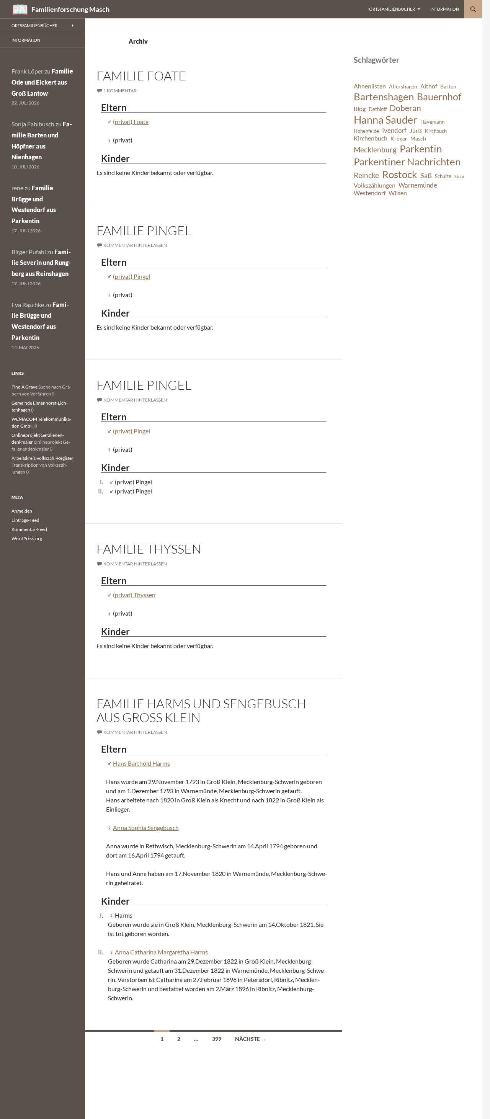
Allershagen (403, 86)
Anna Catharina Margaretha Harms (161, 952)
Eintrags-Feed (25, 520)
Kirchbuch (436, 131)
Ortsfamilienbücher (392, 9)
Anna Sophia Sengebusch (146, 827)
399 (216, 1039)
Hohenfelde (366, 131)
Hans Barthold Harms (141, 763)
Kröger (398, 138)
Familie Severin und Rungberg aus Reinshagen (41, 263)
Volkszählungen (374, 185)
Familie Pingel (143, 230)
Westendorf (369, 192)
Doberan (405, 108)
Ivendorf (394, 130)
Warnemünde (418, 185)
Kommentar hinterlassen (135, 245)
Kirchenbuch (370, 138)
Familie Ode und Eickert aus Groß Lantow (42, 82)
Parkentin (421, 148)
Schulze (443, 176)
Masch (418, 138)
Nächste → (250, 1039)
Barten (448, 86)
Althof (428, 86)
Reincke (366, 175)
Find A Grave (24, 387)
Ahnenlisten (370, 86)
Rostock (399, 174)
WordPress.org (26, 538)
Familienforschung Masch (70, 9)
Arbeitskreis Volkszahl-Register (42, 458)
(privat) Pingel (131, 276)
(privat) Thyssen (134, 594)
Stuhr (459, 176)
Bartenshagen (384, 96)
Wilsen (398, 192)
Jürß (416, 130)
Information (444, 9)
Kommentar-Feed (29, 529)
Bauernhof (439, 96)
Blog (360, 108)
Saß (426, 175)
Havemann (432, 122)
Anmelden (21, 511)
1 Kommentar (120, 90)
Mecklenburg (375, 149)
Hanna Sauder (385, 120)
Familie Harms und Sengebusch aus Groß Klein (201, 710)
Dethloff (378, 109)
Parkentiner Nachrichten (407, 161)
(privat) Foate (131, 121)
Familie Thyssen (148, 549)
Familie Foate (141, 75)
